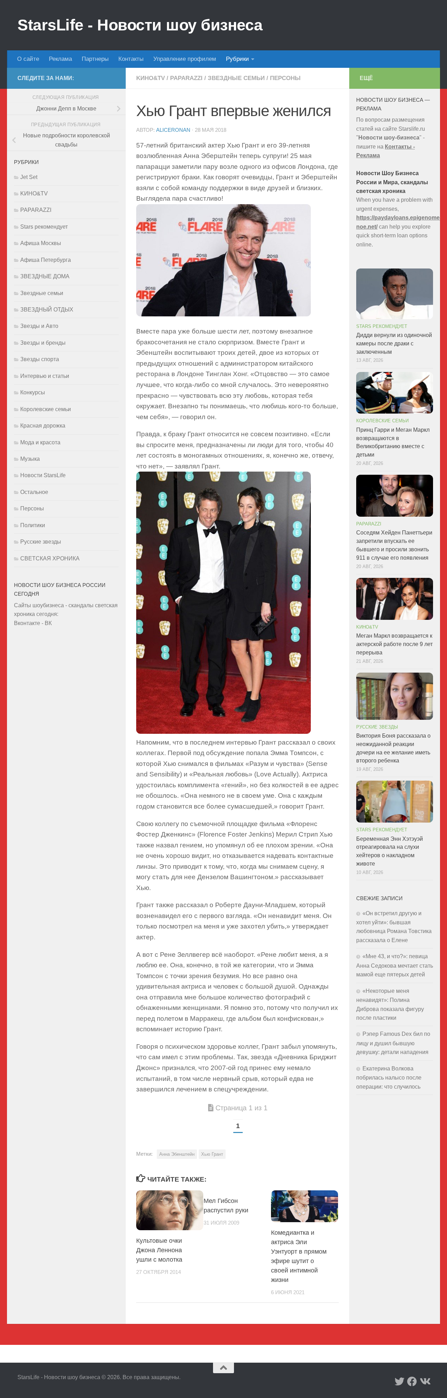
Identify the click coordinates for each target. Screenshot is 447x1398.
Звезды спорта (39, 359)
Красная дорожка (42, 426)
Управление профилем (184, 59)
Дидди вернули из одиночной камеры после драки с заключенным (394, 343)
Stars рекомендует (44, 227)
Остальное (34, 492)
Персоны (285, 78)
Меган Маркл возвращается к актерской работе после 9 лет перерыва (394, 644)
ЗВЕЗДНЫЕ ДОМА (44, 276)
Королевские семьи (45, 409)
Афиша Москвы (40, 243)
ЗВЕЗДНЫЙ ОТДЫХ (46, 310)
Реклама (60, 59)
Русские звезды (40, 542)
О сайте (28, 59)
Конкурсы (32, 392)
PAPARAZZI (186, 78)
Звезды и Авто (39, 326)
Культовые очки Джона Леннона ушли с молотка (159, 1250)
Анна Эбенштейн (177, 1154)
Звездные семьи (236, 78)
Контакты (131, 59)
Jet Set (28, 177)
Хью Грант (212, 1154)
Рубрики (237, 59)
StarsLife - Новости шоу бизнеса (140, 25)
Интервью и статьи (44, 376)
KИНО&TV (150, 78)
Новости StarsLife (43, 475)
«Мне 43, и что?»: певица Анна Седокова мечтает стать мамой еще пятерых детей (394, 965)
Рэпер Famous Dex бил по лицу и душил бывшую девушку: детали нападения (393, 1043)
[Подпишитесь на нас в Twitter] (399, 1381)
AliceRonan (173, 130)
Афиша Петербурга (45, 260)
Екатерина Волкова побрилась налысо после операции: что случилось (389, 1078)
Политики (32, 525)
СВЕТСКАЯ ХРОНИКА (50, 558)
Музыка (30, 459)
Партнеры (95, 59)
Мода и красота (40, 442)
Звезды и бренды (43, 343)
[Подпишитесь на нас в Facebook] (412, 1381)
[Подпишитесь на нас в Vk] (425, 1381)
